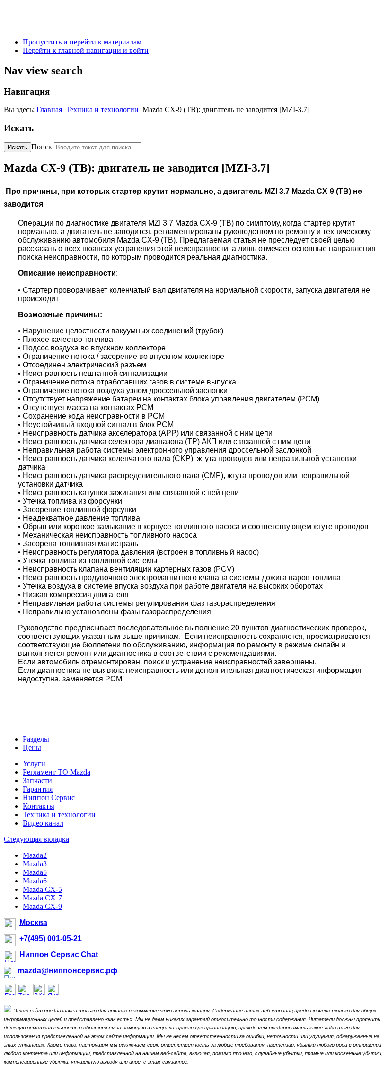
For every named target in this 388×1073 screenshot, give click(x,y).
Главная (49, 109)
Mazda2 (35, 855)
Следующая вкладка (36, 839)
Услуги (34, 763)
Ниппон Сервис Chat (58, 955)
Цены (32, 747)
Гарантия (38, 789)
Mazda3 (35, 864)
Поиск (41, 147)
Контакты (38, 806)
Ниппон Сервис (49, 798)
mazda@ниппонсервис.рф (67, 971)
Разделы (36, 739)
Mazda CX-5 (42, 889)
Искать (17, 147)
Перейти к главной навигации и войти (86, 50)
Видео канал (43, 823)
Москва (33, 922)
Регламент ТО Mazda (56, 772)
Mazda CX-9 (42, 906)
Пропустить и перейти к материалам (82, 42)
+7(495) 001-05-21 (50, 938)
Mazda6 (35, 881)
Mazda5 (35, 872)
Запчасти (37, 780)
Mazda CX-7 (42, 898)
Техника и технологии (102, 109)
